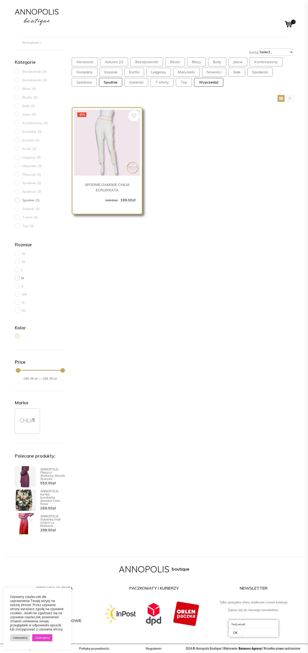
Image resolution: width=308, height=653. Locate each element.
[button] (94, 648)
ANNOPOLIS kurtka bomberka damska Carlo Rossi (50, 497)
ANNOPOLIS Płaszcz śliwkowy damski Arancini (52, 474)
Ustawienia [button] (20, 637)
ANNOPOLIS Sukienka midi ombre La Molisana (50, 521)
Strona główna (30, 42)
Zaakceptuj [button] (42, 637)
